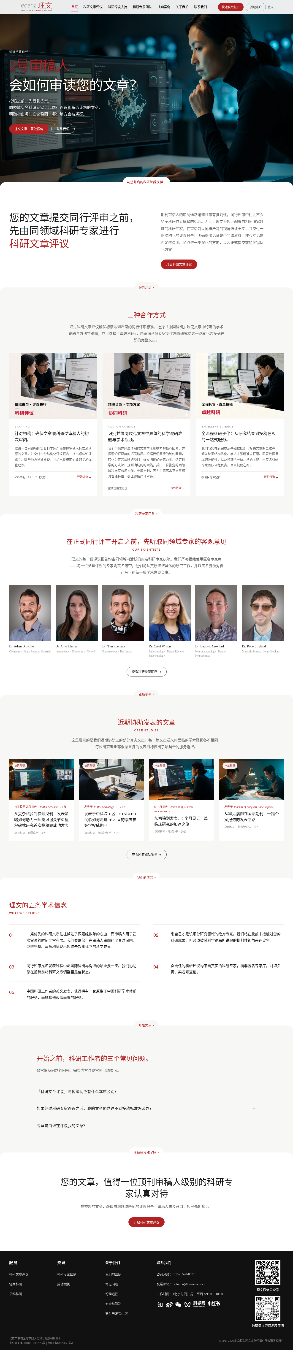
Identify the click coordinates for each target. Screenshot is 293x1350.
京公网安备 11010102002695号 (27, 1343)
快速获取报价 (231, 7)
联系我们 (63, 129)
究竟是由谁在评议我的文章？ (62, 1125)
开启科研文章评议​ (179, 264)
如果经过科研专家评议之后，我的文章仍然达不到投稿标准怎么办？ (95, 1108)
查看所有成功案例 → (146, 854)
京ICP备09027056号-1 (60, 1343)
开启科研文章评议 (146, 1222)
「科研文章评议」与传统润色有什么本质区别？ (77, 1091)
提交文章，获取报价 (28, 129)
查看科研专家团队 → (146, 671)
